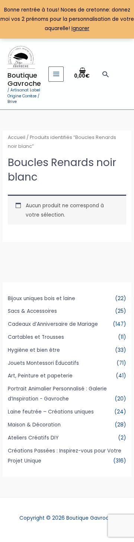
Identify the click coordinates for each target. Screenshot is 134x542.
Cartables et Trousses (36, 337)
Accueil (16, 137)
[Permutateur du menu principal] (56, 74)
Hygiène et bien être (34, 350)
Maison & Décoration (34, 424)
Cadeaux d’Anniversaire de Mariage (53, 324)
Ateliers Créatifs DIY (33, 437)
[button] (105, 74)
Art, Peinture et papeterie (40, 375)
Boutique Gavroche (24, 79)
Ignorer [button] (80, 28)
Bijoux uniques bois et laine (41, 298)
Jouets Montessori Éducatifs (43, 363)
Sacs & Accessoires (32, 311)
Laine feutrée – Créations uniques (51, 411)
